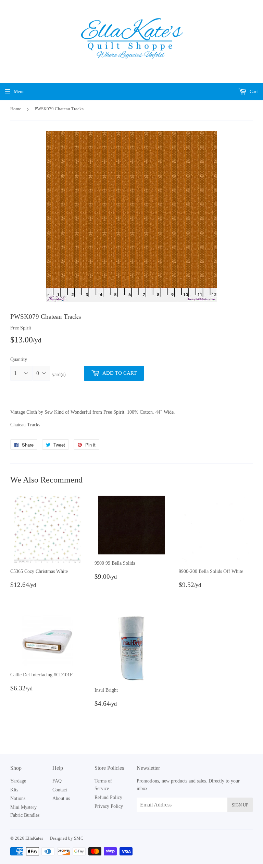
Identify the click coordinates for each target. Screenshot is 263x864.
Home (15, 108)
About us (61, 798)
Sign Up (240, 804)
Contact (59, 789)
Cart (253, 91)
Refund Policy (108, 797)
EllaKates (34, 838)
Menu (19, 91)
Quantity (18, 359)
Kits (14, 789)
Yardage (18, 781)
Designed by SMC (67, 838)
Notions (17, 798)
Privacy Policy (109, 806)
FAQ (57, 781)
